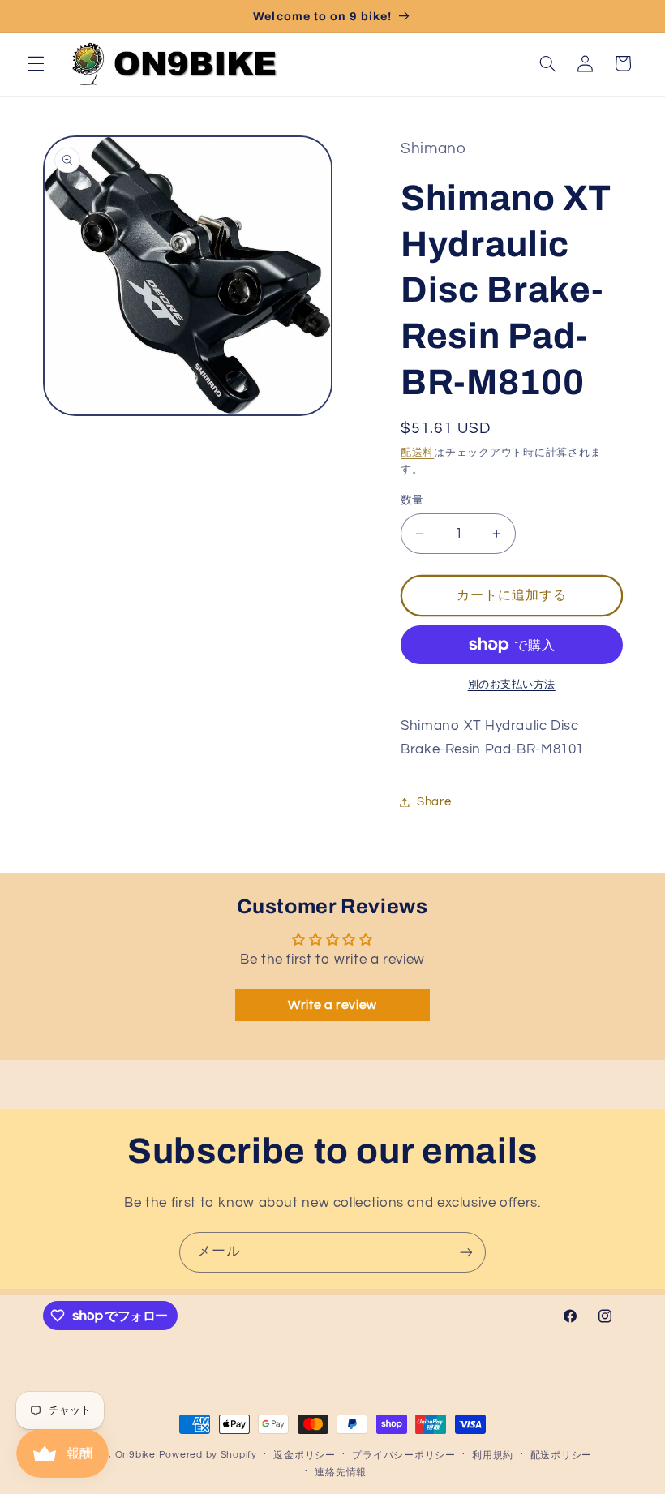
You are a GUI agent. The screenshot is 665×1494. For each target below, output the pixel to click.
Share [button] (434, 802)
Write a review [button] (332, 1004)
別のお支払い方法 (512, 685)
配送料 (417, 453)
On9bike (135, 1454)
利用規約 (492, 1455)
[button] (35, 63)
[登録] (466, 1252)
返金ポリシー (304, 1455)
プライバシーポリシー (403, 1455)
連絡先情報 (341, 1472)
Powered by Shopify (208, 1454)
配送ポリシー (561, 1455)
